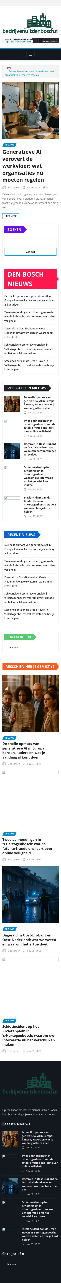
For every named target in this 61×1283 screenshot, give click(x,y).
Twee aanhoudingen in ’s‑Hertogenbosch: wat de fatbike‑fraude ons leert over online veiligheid (29, 316)
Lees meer (11, 216)
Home (8, 67)
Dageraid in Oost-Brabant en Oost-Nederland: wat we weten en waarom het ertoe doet (28, 333)
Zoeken (14, 229)
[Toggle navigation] (30, 54)
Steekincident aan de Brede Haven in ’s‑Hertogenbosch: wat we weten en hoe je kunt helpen (29, 365)
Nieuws (13, 647)
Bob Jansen (14, 187)
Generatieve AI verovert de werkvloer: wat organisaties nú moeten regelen (23, 165)
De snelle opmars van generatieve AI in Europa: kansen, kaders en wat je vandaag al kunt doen (29, 300)
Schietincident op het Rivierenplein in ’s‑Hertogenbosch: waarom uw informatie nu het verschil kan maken (29, 349)
